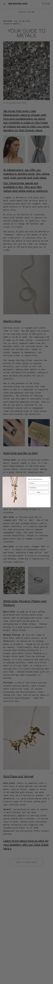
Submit (38, 492)
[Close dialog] (49, 478)
